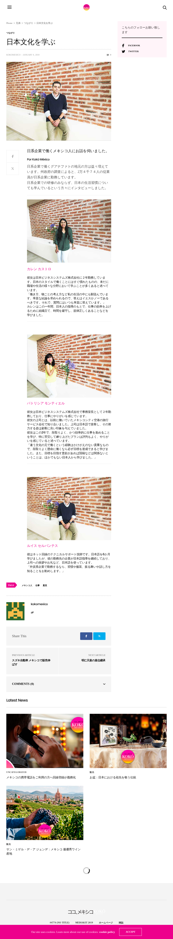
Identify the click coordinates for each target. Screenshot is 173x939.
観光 (92, 772)
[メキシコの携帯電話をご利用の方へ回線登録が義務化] (44, 741)
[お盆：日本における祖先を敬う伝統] (128, 741)
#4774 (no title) (59, 922)
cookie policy (107, 932)
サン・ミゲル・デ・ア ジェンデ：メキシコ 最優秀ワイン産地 (43, 851)
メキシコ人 (27, 585)
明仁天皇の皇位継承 (93, 660)
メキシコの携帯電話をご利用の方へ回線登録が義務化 (41, 777)
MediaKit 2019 (84, 922)
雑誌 (121, 922)
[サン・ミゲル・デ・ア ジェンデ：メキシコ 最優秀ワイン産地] (44, 813)
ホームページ (106, 922)
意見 (45, 585)
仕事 (37, 585)
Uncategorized (16, 772)
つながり (10, 33)
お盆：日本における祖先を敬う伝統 (113, 777)
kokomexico (13, 55)
